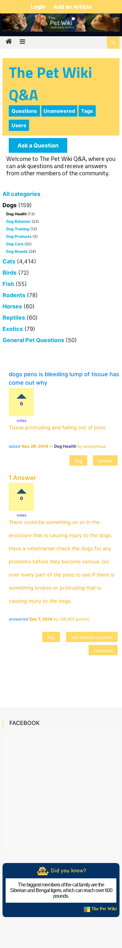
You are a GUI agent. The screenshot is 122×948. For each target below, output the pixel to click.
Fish (8, 284)
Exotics (13, 329)
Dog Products (19, 236)
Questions (24, 111)
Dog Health (16, 214)
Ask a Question (38, 145)
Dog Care (14, 244)
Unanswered (59, 111)
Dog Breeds (17, 251)
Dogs (10, 205)
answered (18, 618)
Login (39, 6)
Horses (12, 306)
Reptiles (14, 317)
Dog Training (17, 229)
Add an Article (72, 6)
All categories (21, 194)
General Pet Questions (33, 340)
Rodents (14, 295)
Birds (10, 272)
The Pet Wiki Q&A (50, 83)
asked (14, 446)
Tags (87, 111)
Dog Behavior (18, 221)
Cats (9, 261)
